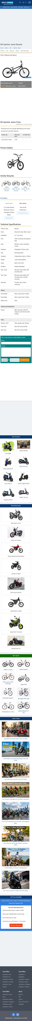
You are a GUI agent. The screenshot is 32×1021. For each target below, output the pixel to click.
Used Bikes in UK (6, 977)
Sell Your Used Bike (16, 897)
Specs (17, 51)
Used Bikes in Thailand (24, 987)
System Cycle (9, 203)
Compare (20, 83)
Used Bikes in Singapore (8, 1002)
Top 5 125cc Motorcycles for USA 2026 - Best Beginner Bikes (15, 822)
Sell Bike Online (6, 7)
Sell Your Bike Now (16, 925)
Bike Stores (26, 7)
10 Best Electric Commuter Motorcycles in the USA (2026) (15, 759)
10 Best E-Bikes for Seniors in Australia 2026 (16, 868)
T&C (20, 1002)
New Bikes (20, 7)
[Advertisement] (16, 26)
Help (20, 997)
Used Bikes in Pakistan (24, 979)
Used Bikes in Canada (8, 979)
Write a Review (22, 86)
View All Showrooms (23, 213)
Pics (7, 51)
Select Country (20, 2)
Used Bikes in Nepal (23, 982)
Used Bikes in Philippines (24, 984)
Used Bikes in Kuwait (7, 1007)
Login (25, 2)
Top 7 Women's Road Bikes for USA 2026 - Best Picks (15, 799)
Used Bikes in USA (7, 974)
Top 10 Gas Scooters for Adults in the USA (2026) (15, 890)
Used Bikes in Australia (8, 982)
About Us (21, 994)
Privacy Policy (25, 1002)
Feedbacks (21, 1004)
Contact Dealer (9, 218)
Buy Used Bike (14, 7)
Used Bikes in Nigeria (8, 999)
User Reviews (24, 51)
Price (2, 51)
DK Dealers (3, 198)
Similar (12, 51)
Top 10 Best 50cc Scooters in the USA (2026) (15, 779)
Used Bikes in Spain (7, 1004)
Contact (20, 999)
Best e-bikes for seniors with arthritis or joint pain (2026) (16, 844)
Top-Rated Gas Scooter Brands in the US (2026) (15, 739)
